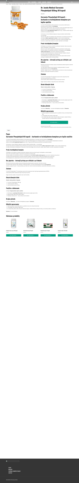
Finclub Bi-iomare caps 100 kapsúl (11, 230)
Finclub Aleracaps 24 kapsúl (45, 230)
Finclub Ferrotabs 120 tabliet (62, 230)
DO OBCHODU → (54, 122)
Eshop (39, 2)
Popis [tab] (8, 130)
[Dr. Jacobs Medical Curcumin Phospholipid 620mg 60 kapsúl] (18, 17)
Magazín (44, 2)
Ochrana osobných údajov (14, 471)
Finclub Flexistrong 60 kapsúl (28, 230)
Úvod (29, 2)
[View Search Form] (72, 2)
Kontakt (49, 2)
